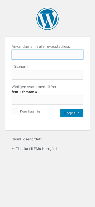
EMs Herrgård (47, 19)
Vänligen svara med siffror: (35, 86)
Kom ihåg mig (29, 111)
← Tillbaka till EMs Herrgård (34, 148)
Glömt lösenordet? (27, 139)
